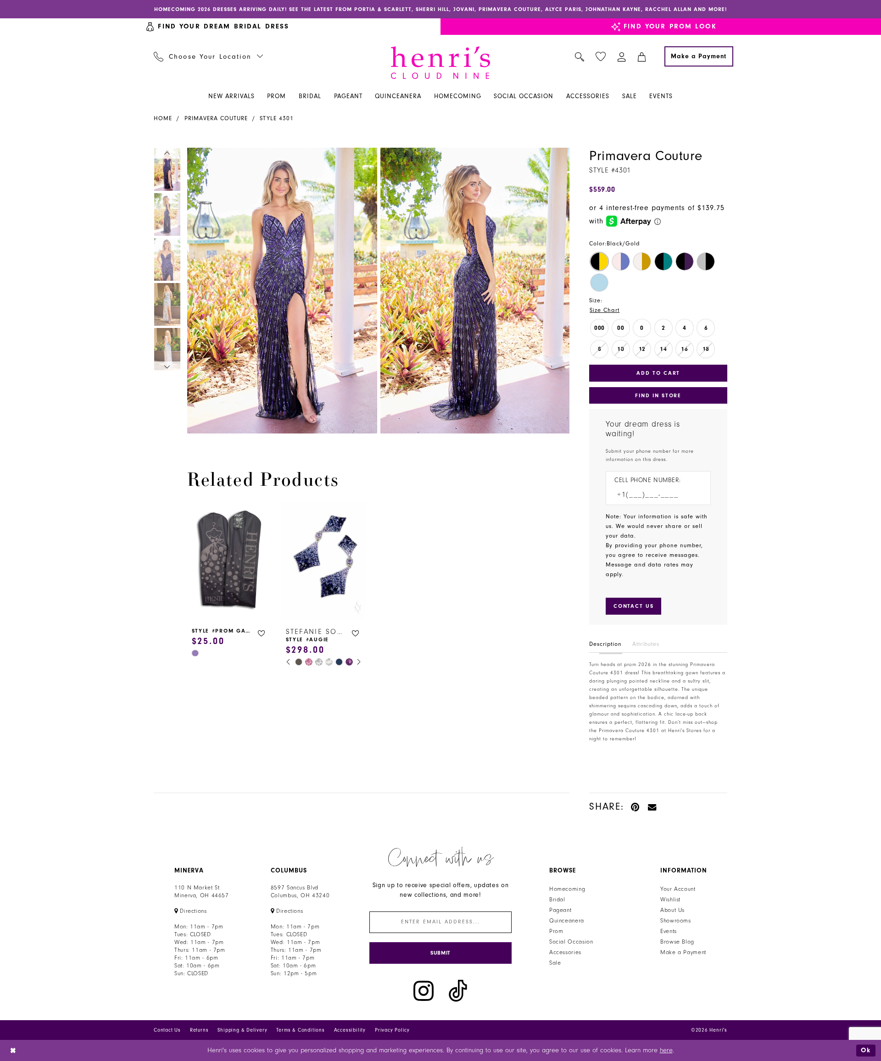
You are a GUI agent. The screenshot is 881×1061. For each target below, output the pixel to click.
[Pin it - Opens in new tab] (636, 807)
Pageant (560, 910)
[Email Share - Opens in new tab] (652, 807)
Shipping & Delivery (242, 1030)
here (666, 1050)
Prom (556, 931)
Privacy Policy (392, 1030)
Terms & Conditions (300, 1030)
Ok (866, 1050)
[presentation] (229, 561)
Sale (555, 963)
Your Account (678, 889)
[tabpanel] (280, 290)
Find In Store (658, 395)
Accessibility (350, 1030)
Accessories (565, 952)
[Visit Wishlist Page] (601, 56)
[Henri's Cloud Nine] (440, 62)
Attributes (645, 644)
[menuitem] (208, 56)
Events (668, 931)
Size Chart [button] (604, 310)
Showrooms (675, 920)
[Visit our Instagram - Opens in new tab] (423, 991)
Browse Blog (677, 942)
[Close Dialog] (14, 1051)
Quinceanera (566, 920)
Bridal (557, 899)
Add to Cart (658, 373)
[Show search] (579, 56)
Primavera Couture (216, 118)
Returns (199, 1030)
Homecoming (567, 889)
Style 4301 (277, 118)
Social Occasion (571, 942)
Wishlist (670, 899)
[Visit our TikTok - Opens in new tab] (458, 991)
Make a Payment (683, 952)
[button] (622, 56)
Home (163, 118)
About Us (672, 910)
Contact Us (167, 1030)
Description (605, 644)
